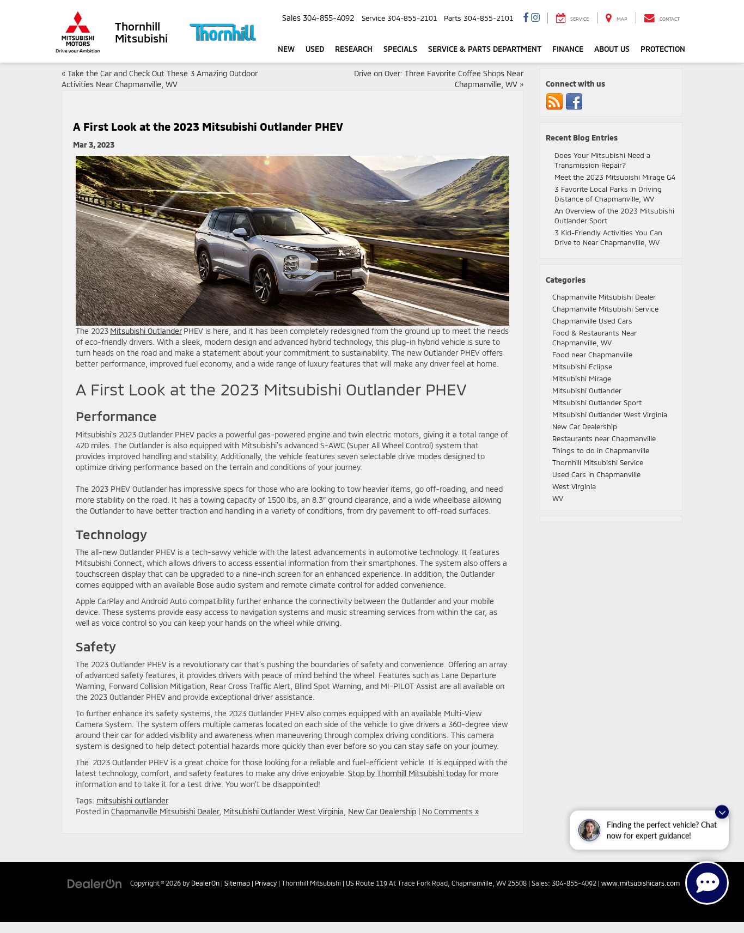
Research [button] (354, 48)
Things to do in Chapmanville (600, 450)
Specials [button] (400, 48)
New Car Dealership (382, 811)
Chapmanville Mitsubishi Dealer (165, 811)
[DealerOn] (95, 882)
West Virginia (574, 486)
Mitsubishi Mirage (581, 378)
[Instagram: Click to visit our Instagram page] (535, 17)
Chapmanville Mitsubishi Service (605, 308)
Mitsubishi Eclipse (582, 366)
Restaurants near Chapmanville (604, 438)
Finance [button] (567, 48)
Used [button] (315, 48)
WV (557, 498)
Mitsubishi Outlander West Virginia (283, 811)
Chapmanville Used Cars (592, 320)
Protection (663, 48)
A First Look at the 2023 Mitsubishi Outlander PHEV (208, 126)
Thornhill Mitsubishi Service (597, 462)
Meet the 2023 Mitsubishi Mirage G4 (614, 177)
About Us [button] (612, 48)
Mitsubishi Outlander (146, 331)
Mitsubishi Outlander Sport (597, 402)
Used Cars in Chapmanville (596, 474)
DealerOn (205, 883)
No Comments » (450, 811)
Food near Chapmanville (592, 354)
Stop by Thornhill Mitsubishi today (407, 773)
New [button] (286, 48)
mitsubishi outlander (132, 800)
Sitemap (237, 883)
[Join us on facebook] (574, 101)
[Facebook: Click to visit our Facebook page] (526, 17)
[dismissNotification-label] (722, 812)
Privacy (266, 883)
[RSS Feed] (554, 101)
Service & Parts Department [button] (484, 48)
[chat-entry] (707, 883)
